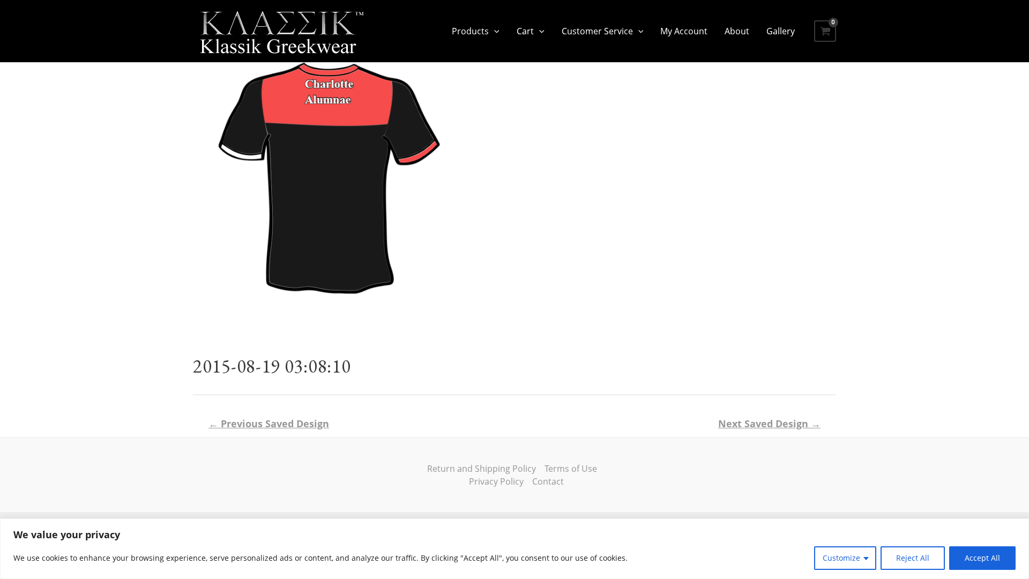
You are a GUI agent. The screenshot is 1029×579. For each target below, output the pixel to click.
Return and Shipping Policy (481, 468)
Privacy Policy (496, 481)
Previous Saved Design (268, 423)
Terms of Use (571, 468)
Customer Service (597, 31)
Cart (525, 31)
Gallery (780, 31)
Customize (841, 558)
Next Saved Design (769, 423)
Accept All (982, 558)
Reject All (912, 558)
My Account (683, 31)
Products (470, 31)
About (737, 31)
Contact (548, 481)
